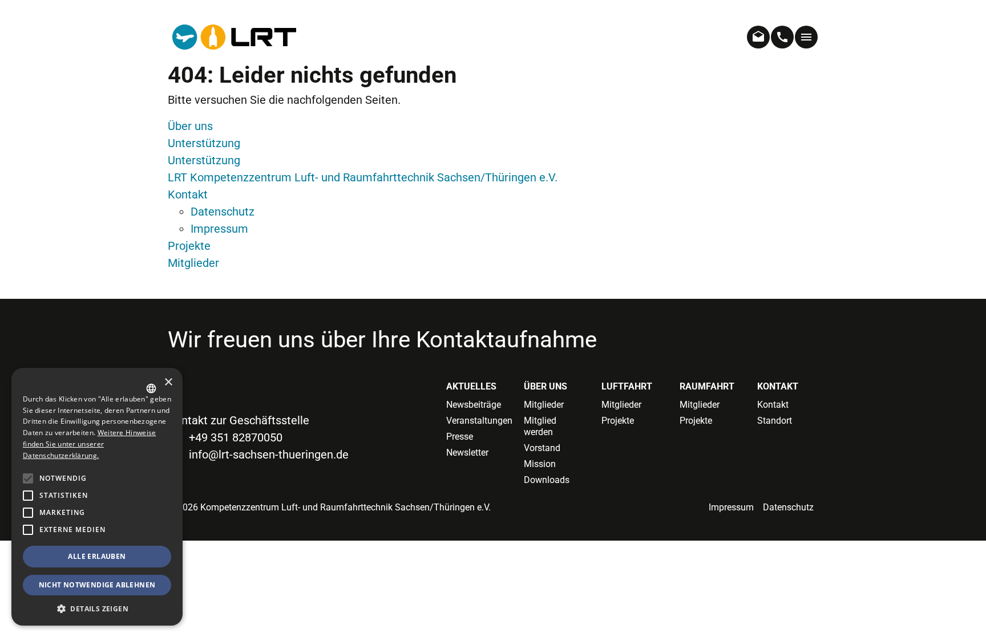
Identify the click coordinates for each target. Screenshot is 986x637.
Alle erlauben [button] (97, 556)
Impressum (219, 229)
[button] (28, 529)
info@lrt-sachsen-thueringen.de (269, 454)
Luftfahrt (626, 386)
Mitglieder (193, 263)
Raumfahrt (707, 386)
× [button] (168, 382)
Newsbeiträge (473, 404)
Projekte (189, 246)
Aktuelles (471, 386)
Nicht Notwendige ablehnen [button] (97, 585)
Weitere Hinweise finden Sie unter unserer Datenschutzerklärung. (89, 444)
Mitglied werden (540, 426)
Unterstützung (204, 143)
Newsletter (467, 452)
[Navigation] (806, 37)
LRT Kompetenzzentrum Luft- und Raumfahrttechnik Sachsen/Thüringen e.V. (362, 177)
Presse (459, 436)
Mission (540, 464)
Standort (774, 420)
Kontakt (188, 194)
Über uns (190, 126)
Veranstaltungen (476, 420)
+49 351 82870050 (235, 437)
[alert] (97, 497)
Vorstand (542, 448)
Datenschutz (222, 211)
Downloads (546, 479)
